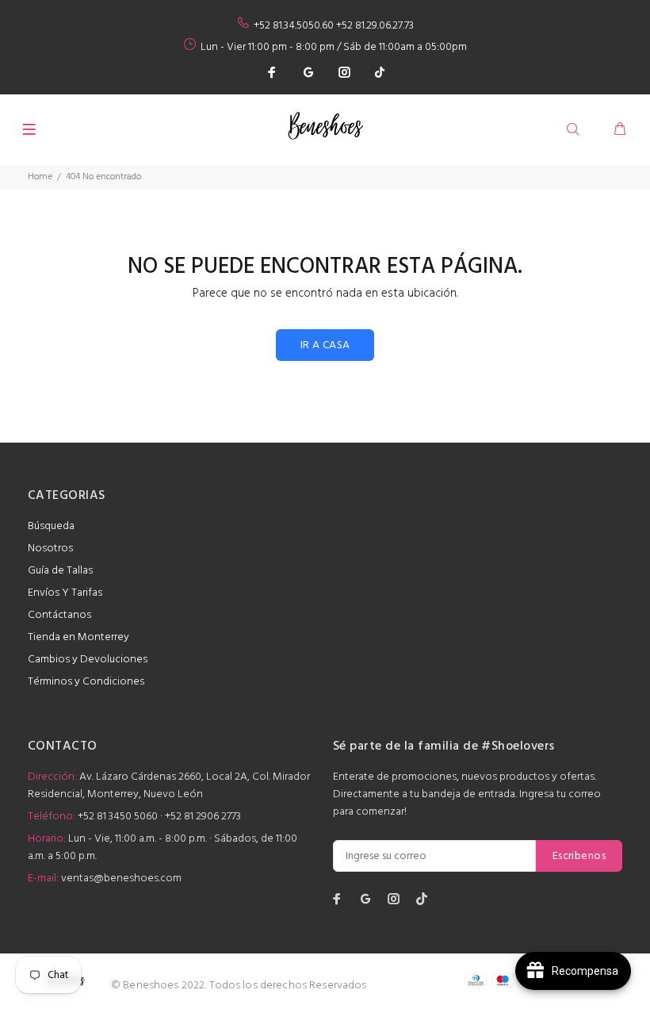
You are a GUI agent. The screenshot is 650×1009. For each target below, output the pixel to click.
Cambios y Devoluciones (87, 659)
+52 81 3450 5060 (118, 817)
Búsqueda (51, 526)
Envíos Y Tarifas (65, 593)
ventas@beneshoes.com (121, 878)
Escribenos (579, 856)
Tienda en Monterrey (78, 637)
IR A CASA (325, 345)
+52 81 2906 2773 (203, 817)
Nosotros (50, 548)
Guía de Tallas (60, 571)
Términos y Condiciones (86, 682)
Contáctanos (59, 615)
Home (40, 177)
